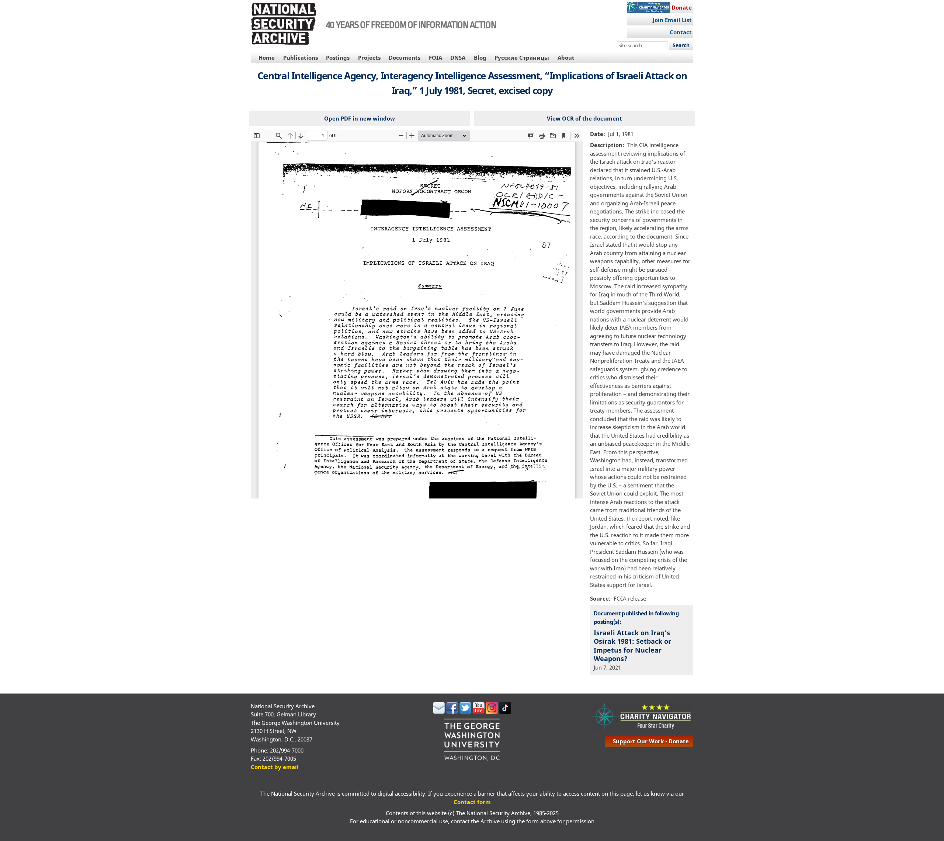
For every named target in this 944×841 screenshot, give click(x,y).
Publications (300, 57)
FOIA (435, 57)
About (566, 57)
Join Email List (672, 20)
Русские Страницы (521, 57)
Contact (681, 32)
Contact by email (275, 767)
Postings (338, 57)
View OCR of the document (584, 118)
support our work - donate (651, 741)
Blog (480, 57)
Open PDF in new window (359, 118)
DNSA (457, 57)
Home (266, 57)
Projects (369, 57)
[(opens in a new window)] (439, 711)
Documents (404, 57)
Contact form (472, 802)
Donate (681, 7)
